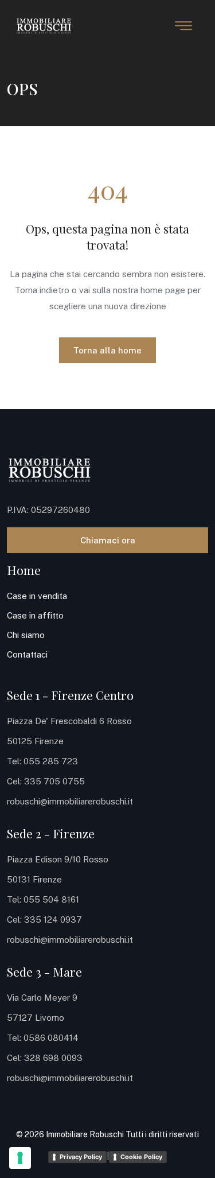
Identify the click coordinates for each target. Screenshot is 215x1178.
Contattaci (27, 654)
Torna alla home (107, 350)
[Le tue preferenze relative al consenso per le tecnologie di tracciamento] (20, 1158)
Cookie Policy (141, 1157)
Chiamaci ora (107, 540)
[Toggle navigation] (183, 25)
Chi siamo (26, 635)
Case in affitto (35, 615)
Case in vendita (37, 596)
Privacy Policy (81, 1157)
